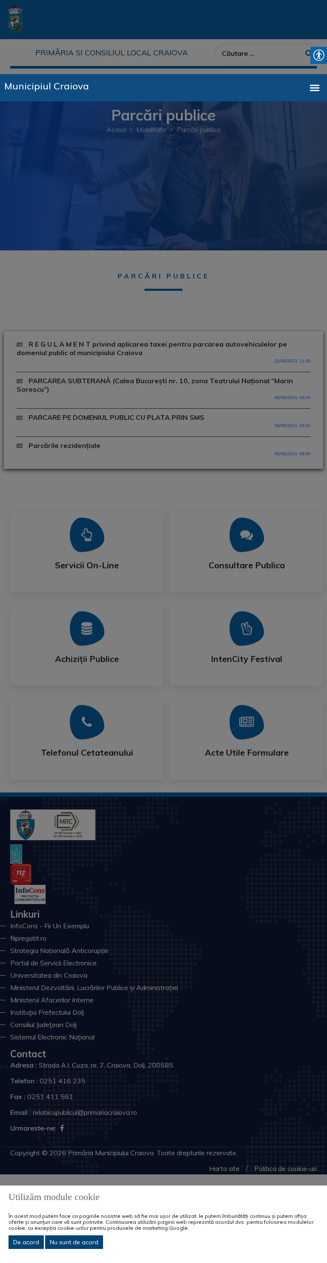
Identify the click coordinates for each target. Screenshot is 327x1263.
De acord (26, 1242)
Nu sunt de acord (74, 1242)
